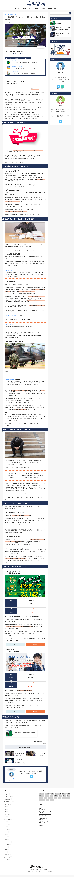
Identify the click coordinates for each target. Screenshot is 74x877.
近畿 (6, 811)
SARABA (41, 793)
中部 (6, 809)
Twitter (31, 778)
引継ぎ (6, 839)
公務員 (44, 743)
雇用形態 (7, 831)
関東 (6, 806)
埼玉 (51, 795)
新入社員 (56, 795)
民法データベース (42, 808)
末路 (64, 795)
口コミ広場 (6, 794)
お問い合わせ (39, 869)
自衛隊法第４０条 (10, 379)
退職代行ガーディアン (43, 821)
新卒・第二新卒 (8, 841)
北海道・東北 (8, 804)
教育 (6, 821)
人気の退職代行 (8, 799)
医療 (6, 826)
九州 (6, 816)
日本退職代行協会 (42, 815)
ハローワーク (42, 812)
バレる (52, 793)
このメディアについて (31, 869)
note (62, 88)
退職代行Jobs (42, 819)
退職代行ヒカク (42, 825)
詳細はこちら (15, 644)
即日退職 (41, 795)
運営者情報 (45, 869)
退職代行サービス (17, 8)
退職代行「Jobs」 (16, 71)
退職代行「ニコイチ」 (17, 61)
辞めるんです (42, 822)
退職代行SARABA (43, 818)
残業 (68, 795)
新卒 (60, 795)
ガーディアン (8, 854)
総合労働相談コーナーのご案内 (45, 811)
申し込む (35, 644)
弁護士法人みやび (42, 824)
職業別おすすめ (36, 8)
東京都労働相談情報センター (45, 809)
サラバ (6, 849)
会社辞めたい (58, 793)
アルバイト (7, 824)
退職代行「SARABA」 (17, 66)
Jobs (6, 852)
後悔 (6, 834)
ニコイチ (7, 847)
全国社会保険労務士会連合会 (45, 814)
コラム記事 (42, 8)
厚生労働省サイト (42, 807)
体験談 (6, 836)
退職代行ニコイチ (42, 816)
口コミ (47, 795)
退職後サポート (56, 8)
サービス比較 (49, 8)
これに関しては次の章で (10, 315)
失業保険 (7, 859)
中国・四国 (7, 814)
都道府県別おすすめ (27, 8)
